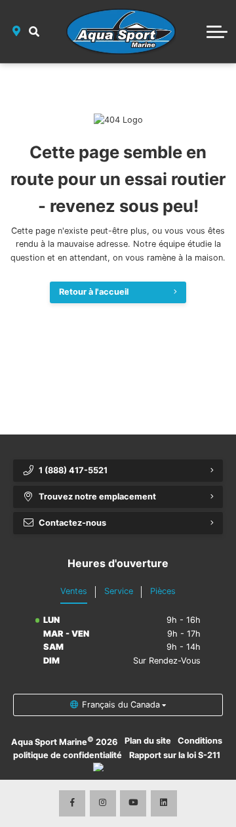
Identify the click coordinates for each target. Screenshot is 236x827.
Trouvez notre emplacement (97, 496)
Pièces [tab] (163, 591)
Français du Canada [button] (121, 705)
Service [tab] (118, 591)
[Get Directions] (17, 31)
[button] (34, 31)
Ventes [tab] (73, 591)
